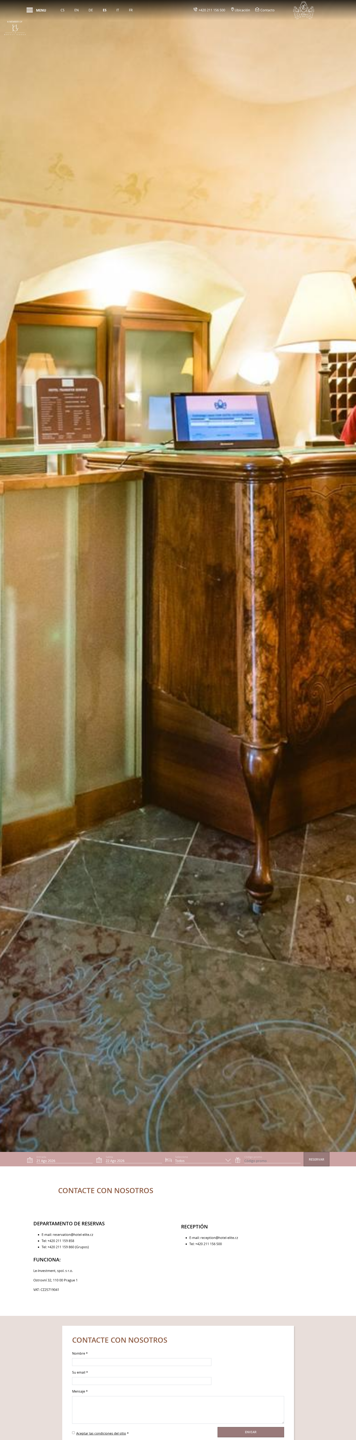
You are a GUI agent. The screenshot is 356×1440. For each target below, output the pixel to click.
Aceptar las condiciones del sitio (101, 1433)
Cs (62, 10)
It (117, 10)
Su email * (80, 1372)
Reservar (316, 1159)
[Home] (303, 10)
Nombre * (80, 1353)
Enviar (250, 1432)
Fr (131, 10)
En (76, 10)
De (91, 10)
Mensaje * (80, 1391)
